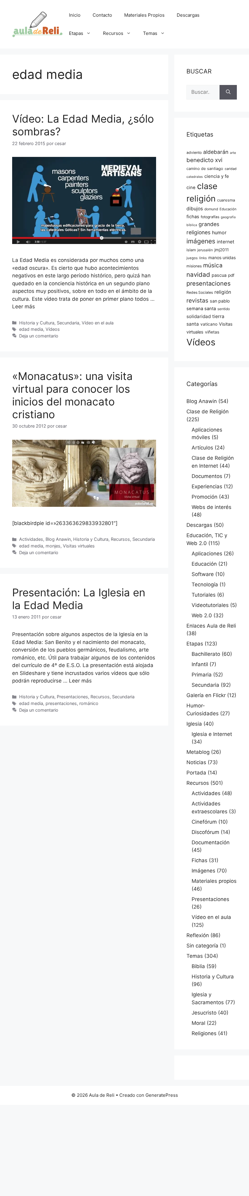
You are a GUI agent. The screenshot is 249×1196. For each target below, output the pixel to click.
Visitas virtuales (79, 545)
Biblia (198, 966)
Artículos (202, 448)
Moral (198, 1023)
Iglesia (194, 724)
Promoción (204, 497)
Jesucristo (204, 1013)
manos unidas (222, 257)
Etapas (76, 33)
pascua (219, 275)
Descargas (188, 15)
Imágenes (203, 871)
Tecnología (205, 584)
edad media (31, 329)
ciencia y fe (216, 176)
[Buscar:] (203, 92)
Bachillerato (206, 654)
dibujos (194, 209)
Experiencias (207, 486)
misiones (194, 266)
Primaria (202, 675)
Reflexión (197, 935)
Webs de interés (211, 507)
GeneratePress (161, 1095)
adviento (194, 152)
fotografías (210, 217)
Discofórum (205, 832)
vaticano (208, 324)
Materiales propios (214, 881)
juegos (192, 258)
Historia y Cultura (36, 322)
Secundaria (68, 322)
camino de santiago (204, 168)
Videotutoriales (210, 605)
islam (191, 250)
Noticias (196, 762)
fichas (192, 216)
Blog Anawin (58, 539)
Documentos (207, 476)
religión (222, 292)
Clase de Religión (207, 411)
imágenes (200, 241)
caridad (231, 169)
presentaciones (61, 703)
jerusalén (205, 250)
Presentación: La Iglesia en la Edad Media (78, 599)
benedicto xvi (204, 160)
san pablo (220, 301)
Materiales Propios (144, 15)
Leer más (23, 306)
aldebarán (215, 152)
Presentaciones (72, 696)
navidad (198, 274)
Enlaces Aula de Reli (211, 626)
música (213, 265)
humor (219, 232)
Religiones (204, 1033)
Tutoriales (204, 595)
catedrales (194, 177)
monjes (53, 545)
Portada (196, 773)
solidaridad (198, 316)
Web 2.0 (202, 615)
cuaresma (226, 200)
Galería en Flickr (206, 695)
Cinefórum (204, 822)
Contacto (102, 15)
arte (233, 153)
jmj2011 (221, 249)
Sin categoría (202, 946)
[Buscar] (228, 92)
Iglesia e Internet (212, 734)
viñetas (212, 332)
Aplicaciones (207, 554)
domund (211, 209)
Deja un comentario (38, 335)
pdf (231, 275)
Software (203, 574)
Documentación (211, 842)
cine (191, 187)
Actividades (31, 539)
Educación (228, 209)
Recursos (113, 33)
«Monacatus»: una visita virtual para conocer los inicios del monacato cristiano (72, 395)
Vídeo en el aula (98, 322)
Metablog (198, 752)
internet (225, 242)
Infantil (200, 664)
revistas (197, 300)
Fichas (199, 860)
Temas (150, 33)
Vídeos (53, 329)
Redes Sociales (199, 292)
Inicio (74, 15)
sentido (223, 309)
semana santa (201, 308)
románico (88, 703)
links (203, 258)
